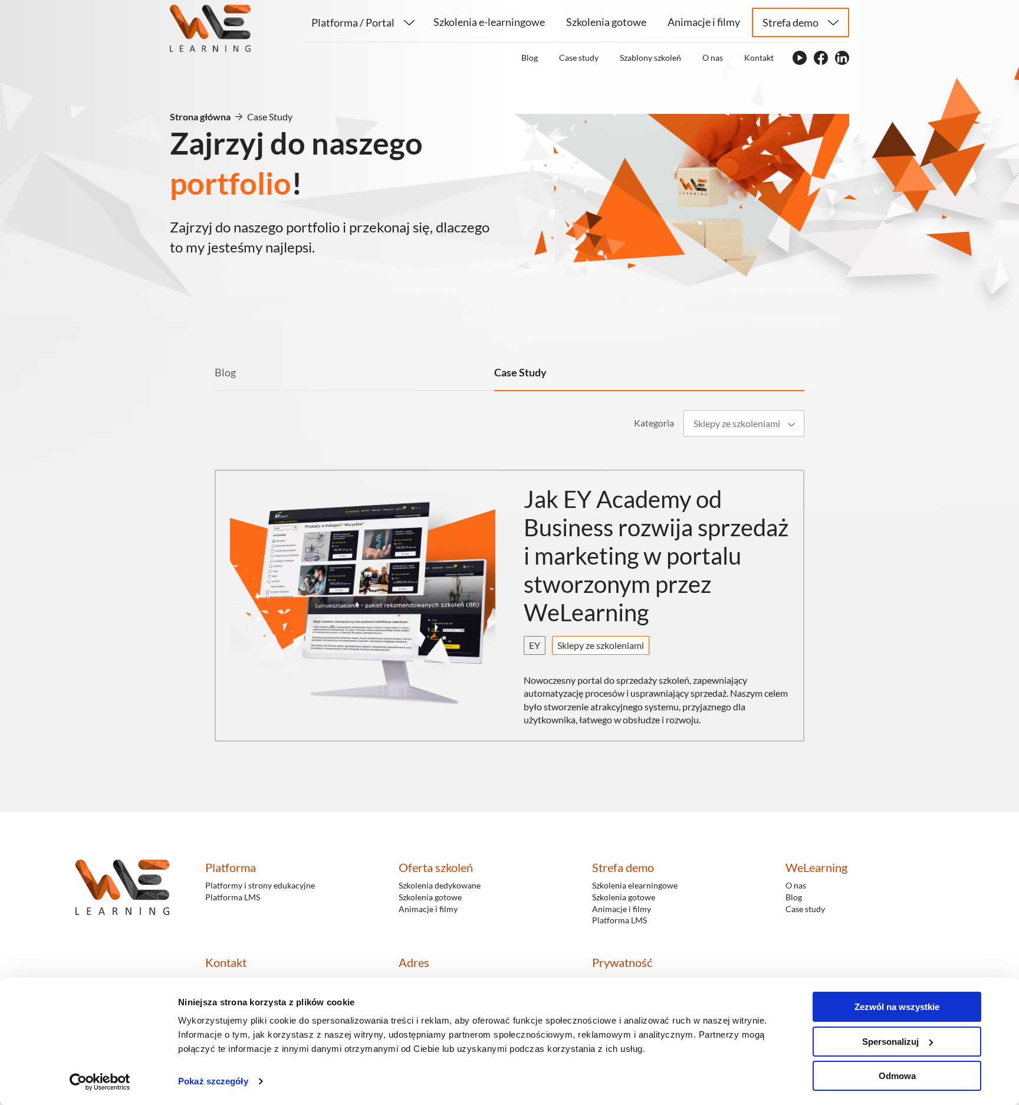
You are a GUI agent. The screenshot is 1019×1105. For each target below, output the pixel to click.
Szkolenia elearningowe (635, 885)
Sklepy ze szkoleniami (600, 645)
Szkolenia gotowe (430, 897)
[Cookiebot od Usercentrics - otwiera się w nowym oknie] (100, 1082)
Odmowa (897, 1076)
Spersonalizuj (890, 1042)
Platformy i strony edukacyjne (260, 885)
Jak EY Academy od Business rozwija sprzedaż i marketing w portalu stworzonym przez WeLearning (656, 556)
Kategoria (654, 422)
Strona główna (200, 116)
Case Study (520, 372)
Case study (805, 909)
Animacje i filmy (428, 909)
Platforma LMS (232, 897)
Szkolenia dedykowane (440, 885)
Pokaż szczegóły (213, 1081)
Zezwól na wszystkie (896, 1007)
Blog (225, 372)
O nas (795, 885)
